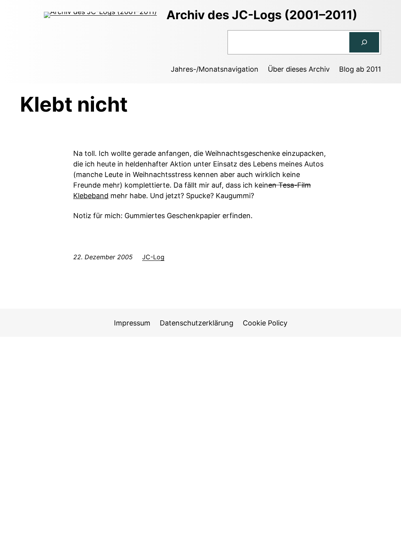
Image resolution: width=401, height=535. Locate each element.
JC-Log (153, 257)
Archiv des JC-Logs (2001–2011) (262, 14)
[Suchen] (364, 42)
